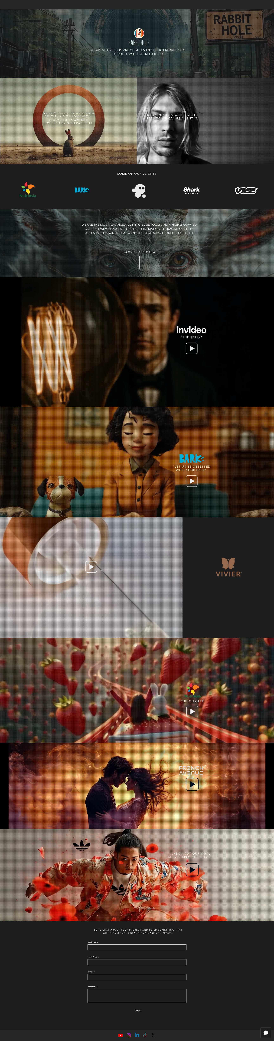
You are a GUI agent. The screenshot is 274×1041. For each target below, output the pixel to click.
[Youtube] (120, 1035)
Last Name (93, 942)
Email (90, 972)
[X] (153, 1035)
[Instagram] (128, 1035)
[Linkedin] (137, 1035)
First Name (93, 957)
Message (92, 986)
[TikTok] (145, 1035)
